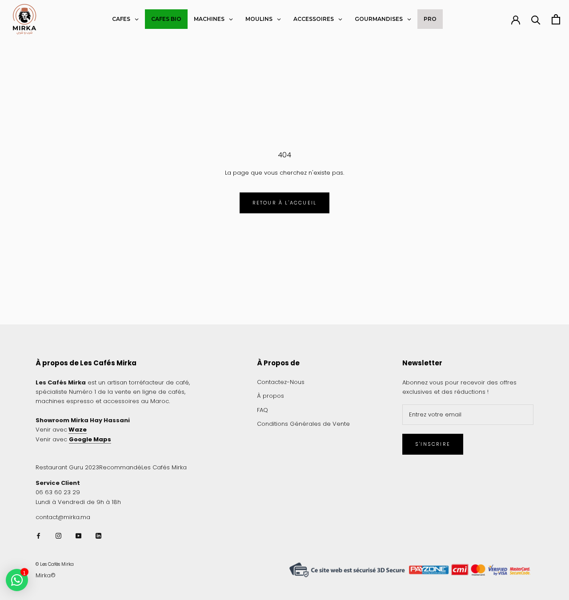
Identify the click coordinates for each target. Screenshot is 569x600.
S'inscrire (432, 444)
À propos (270, 396)
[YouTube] (78, 535)
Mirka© (46, 575)
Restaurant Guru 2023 (67, 467)
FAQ (262, 410)
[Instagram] (58, 535)
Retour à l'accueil (284, 202)
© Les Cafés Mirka (55, 564)
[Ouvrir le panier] (556, 19)
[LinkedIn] (98, 535)
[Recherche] (536, 19)
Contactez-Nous (281, 382)
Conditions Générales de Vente (303, 424)
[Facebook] (38, 535)
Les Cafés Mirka (164, 467)
